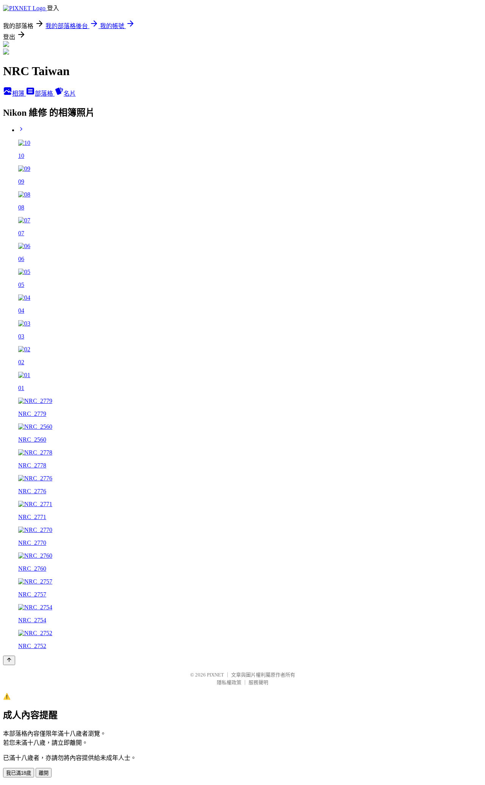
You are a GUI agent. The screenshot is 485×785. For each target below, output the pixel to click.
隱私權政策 (229, 682)
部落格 (45, 93)
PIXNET (215, 675)
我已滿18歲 (18, 773)
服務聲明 (258, 682)
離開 (43, 773)
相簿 (19, 93)
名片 (70, 93)
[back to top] (9, 660)
